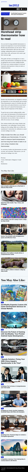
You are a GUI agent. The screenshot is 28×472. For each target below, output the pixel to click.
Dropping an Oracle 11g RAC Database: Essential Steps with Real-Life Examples (12, 411)
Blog (2, 302)
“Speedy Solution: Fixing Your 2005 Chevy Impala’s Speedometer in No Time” (13, 361)
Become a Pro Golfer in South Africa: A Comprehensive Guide (12, 253)
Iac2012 (14, 5)
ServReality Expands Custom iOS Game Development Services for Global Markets (18, 14)
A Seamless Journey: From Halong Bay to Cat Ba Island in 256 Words (13, 459)
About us (3, 469)
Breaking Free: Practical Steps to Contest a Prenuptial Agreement (13, 435)
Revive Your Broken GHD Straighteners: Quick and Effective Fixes (12, 237)
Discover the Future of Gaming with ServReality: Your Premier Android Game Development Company (13, 335)
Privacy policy (21, 468)
